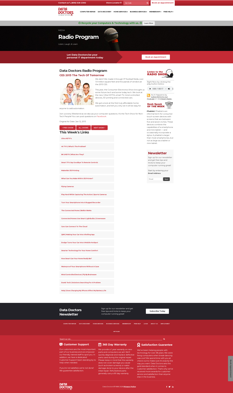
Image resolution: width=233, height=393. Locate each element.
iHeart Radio (166, 99)
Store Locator (113, 3)
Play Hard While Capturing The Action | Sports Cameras (84, 194)
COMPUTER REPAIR (69, 323)
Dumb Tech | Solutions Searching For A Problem (81, 282)
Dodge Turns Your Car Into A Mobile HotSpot (79, 242)
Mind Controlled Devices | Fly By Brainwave (78, 274)
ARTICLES (116, 331)
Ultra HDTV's (66, 138)
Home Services (121, 12)
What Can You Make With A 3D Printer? (77, 178)
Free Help (168, 12)
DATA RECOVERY (84, 323)
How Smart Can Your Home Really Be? (76, 258)
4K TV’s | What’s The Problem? (73, 146)
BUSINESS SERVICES (112, 323)
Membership (155, 12)
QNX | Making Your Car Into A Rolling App (78, 234)
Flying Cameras (67, 186)
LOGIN (146, 323)
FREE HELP (137, 323)
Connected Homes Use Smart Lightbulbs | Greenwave (83, 218)
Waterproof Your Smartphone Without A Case (80, 266)
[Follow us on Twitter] (170, 387)
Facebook (101, 116)
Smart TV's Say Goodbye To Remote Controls (79, 162)
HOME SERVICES (98, 323)
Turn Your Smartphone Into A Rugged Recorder (80, 202)
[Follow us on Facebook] (166, 387)
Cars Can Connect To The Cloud (74, 226)
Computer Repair (87, 12)
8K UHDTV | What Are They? (72, 154)
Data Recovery (104, 12)
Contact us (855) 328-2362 (72, 3)
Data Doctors (65, 386)
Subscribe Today (157, 311)
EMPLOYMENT (165, 323)
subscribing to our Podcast (157, 98)
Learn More (148, 23)
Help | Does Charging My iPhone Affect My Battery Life (83, 290)
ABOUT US (154, 323)
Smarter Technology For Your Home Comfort (79, 250)
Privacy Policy (130, 387)
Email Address (154, 173)
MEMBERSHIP (126, 323)
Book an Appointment (163, 3)
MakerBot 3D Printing (70, 170)
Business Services (138, 12)
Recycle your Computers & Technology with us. (117, 23)
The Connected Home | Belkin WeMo (76, 210)
